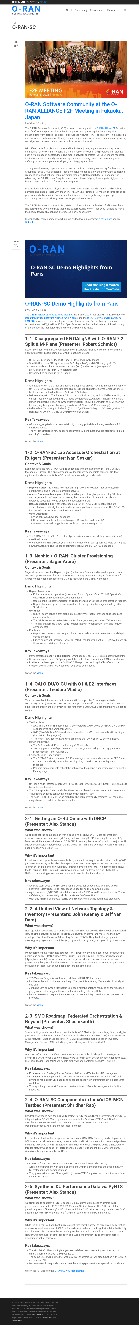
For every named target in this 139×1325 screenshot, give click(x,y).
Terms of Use (17, 1321)
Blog (44, 123)
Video (40, 441)
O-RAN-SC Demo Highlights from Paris (72, 304)
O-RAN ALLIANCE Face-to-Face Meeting (51, 314)
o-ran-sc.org (105, 219)
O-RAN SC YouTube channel (70, 1270)
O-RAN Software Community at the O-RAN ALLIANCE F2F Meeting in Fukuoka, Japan (74, 111)
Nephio (74, 317)
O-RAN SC (33, 123)
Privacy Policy (47, 1318)
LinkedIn (29, 222)
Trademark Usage (39, 1315)
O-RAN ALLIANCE (106, 128)
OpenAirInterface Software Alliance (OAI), (47, 317)
